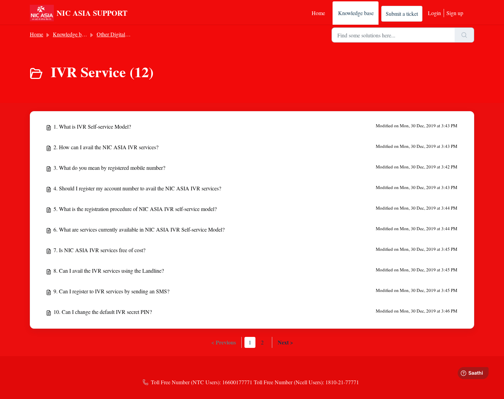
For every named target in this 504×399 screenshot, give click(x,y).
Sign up (454, 12)
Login (434, 12)
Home (318, 12)
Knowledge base (356, 12)
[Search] (464, 35)
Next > (285, 342)
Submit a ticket (402, 13)
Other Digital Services (121, 34)
